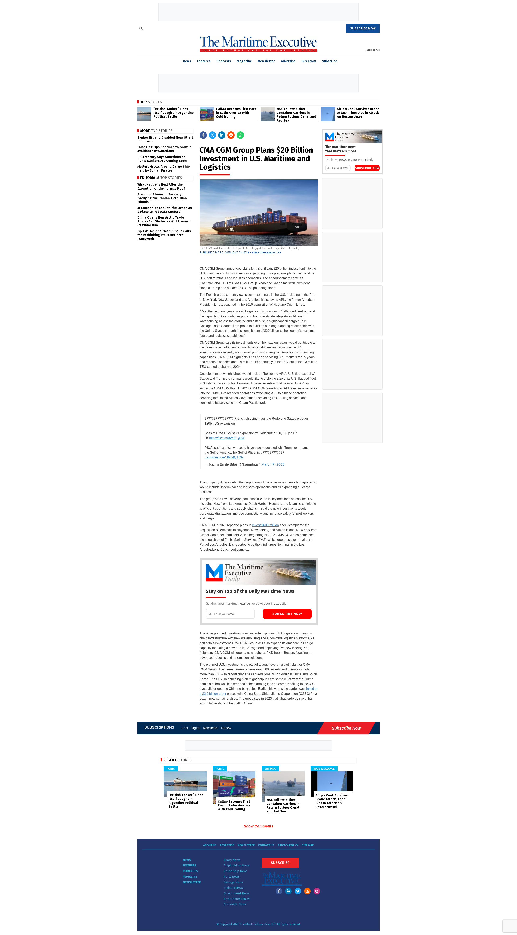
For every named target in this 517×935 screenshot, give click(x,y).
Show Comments (258, 826)
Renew (226, 728)
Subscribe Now (287, 613)
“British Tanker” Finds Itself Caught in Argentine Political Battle (173, 113)
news (187, 61)
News (187, 860)
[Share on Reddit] (231, 135)
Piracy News (232, 860)
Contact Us (266, 845)
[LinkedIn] (288, 891)
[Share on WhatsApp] (240, 135)
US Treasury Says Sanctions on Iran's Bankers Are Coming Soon (162, 159)
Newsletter (266, 61)
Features (203, 61)
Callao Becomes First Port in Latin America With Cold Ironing (236, 113)
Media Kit (373, 49)
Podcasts (223, 61)
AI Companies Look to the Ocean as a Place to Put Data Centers (164, 210)
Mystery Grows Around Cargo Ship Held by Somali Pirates (163, 168)
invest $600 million (265, 525)
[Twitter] (298, 891)
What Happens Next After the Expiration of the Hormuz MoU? (161, 186)
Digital (195, 728)
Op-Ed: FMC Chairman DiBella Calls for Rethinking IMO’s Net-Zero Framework (164, 235)
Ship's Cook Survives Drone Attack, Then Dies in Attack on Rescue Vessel (358, 113)
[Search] (141, 29)
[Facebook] (279, 891)
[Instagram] (317, 891)
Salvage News (233, 882)
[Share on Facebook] (203, 135)
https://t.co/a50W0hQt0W (227, 438)
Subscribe (329, 61)
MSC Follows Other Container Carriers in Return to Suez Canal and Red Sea (296, 114)
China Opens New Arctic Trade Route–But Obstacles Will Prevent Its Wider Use (163, 221)
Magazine (244, 61)
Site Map (308, 845)
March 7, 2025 (273, 464)
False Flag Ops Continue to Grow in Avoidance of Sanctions (164, 149)
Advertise (288, 61)
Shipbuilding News (237, 865)
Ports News (232, 876)
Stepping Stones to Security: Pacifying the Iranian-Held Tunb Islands (162, 198)
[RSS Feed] (307, 891)
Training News (233, 887)
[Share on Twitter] (212, 135)
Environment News (237, 899)
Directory (309, 61)
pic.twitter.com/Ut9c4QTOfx (224, 457)
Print (184, 728)
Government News (236, 893)
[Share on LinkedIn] (221, 135)
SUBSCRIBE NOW (363, 28)
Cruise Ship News (235, 871)
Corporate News (235, 904)
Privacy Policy (287, 845)
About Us (209, 845)
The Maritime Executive (264, 252)
